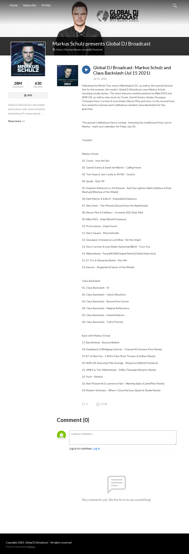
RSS (30, 95)
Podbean (31, 546)
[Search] (174, 5)
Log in (96, 448)
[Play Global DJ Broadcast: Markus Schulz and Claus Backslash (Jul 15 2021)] (86, 69)
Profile (46, 5)
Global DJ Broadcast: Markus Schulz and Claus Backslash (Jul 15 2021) (132, 70)
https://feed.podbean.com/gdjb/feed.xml (79, 49)
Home (14, 5)
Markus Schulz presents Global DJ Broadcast (101, 43)
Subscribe (29, 5)
